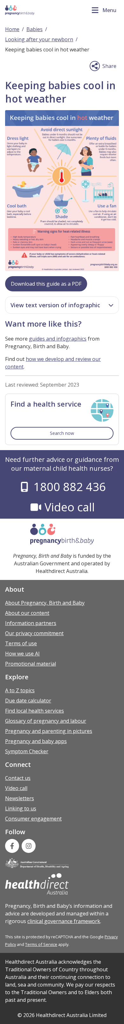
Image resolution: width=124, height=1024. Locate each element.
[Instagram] (29, 846)
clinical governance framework (63, 921)
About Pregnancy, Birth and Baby (45, 602)
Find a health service (45, 404)
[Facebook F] (12, 846)
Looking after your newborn (39, 39)
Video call (69, 507)
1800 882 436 (69, 487)
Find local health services (34, 710)
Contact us (18, 778)
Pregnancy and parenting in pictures (48, 731)
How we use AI (22, 653)
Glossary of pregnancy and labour (45, 720)
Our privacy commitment (34, 633)
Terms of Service (41, 944)
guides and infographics (57, 338)
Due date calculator (28, 700)
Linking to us (20, 808)
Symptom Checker (26, 751)
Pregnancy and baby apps (36, 741)
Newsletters (19, 798)
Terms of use (21, 643)
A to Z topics (20, 690)
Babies (34, 29)
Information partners (30, 623)
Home (12, 29)
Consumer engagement (33, 818)
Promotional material (30, 663)
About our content (27, 612)
